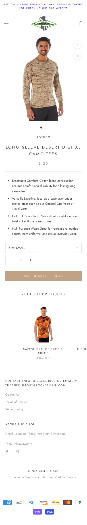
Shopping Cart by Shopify (58, 477)
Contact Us (12, 394)
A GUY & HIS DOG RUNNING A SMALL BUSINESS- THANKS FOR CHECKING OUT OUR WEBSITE (43, 6)
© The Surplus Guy (43, 471)
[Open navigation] (6, 23)
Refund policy (14, 409)
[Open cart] (81, 23)
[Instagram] (17, 451)
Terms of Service (16, 402)
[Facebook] (6, 451)
